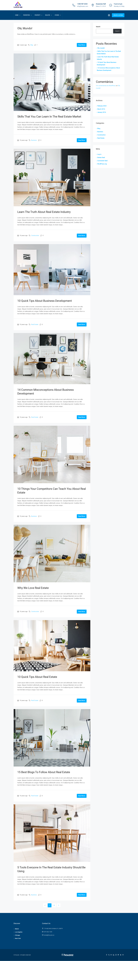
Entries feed (101, 157)
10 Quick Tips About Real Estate (37, 676)
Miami (17, 929)
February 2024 (101, 106)
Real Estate (34, 324)
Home (16, 15)
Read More (81, 45)
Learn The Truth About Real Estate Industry (44, 212)
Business (34, 140)
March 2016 (101, 109)
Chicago (17, 935)
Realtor (47, 15)
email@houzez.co (49, 935)
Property (37, 15)
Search (98, 27)
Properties (26, 15)
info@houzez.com (82, 6)
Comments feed (102, 161)
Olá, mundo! (24, 28)
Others (57, 15)
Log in (99, 154)
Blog (31, 45)
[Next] (58, 905)
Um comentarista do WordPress (106, 85)
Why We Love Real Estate (33, 588)
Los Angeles (18, 932)
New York (18, 938)
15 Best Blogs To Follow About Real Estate (43, 772)
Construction (35, 235)
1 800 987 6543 (82, 4)
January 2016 (101, 112)
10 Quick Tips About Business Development (44, 300)
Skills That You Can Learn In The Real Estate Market (49, 116)
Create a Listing (118, 15)
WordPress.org (102, 164)
